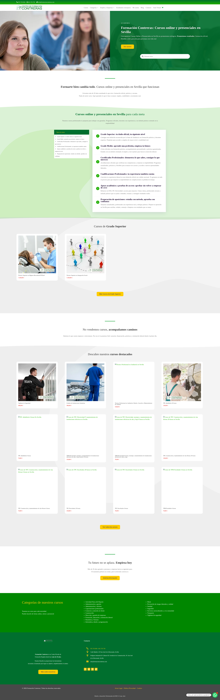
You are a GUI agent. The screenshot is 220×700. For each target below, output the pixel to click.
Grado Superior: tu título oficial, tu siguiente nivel (69, 136)
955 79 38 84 (21, 2)
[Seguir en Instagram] (92, 669)
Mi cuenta (136, 7)
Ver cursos (127, 47)
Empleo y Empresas (106, 7)
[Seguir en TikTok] (96, 669)
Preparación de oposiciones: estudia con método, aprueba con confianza (128, 200)
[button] (215, 695)
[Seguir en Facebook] (85, 669)
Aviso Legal (118, 688)
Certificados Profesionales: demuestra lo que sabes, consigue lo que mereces (130, 158)
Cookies (139, 688)
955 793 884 (93, 648)
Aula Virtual (157, 7)
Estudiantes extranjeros (123, 7)
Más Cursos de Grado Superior (110, 294)
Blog (142, 7)
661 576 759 (31, 2)
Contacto (148, 7)
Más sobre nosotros (48, 672)
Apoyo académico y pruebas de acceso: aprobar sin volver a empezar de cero (131, 186)
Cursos (86, 7)
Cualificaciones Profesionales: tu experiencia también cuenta (71, 146)
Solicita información (110, 578)
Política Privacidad (130, 688)
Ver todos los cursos (110, 527)
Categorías (93, 7)
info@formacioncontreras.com (46, 2)
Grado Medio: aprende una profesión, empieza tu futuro (70, 139)
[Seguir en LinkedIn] (88, 669)
